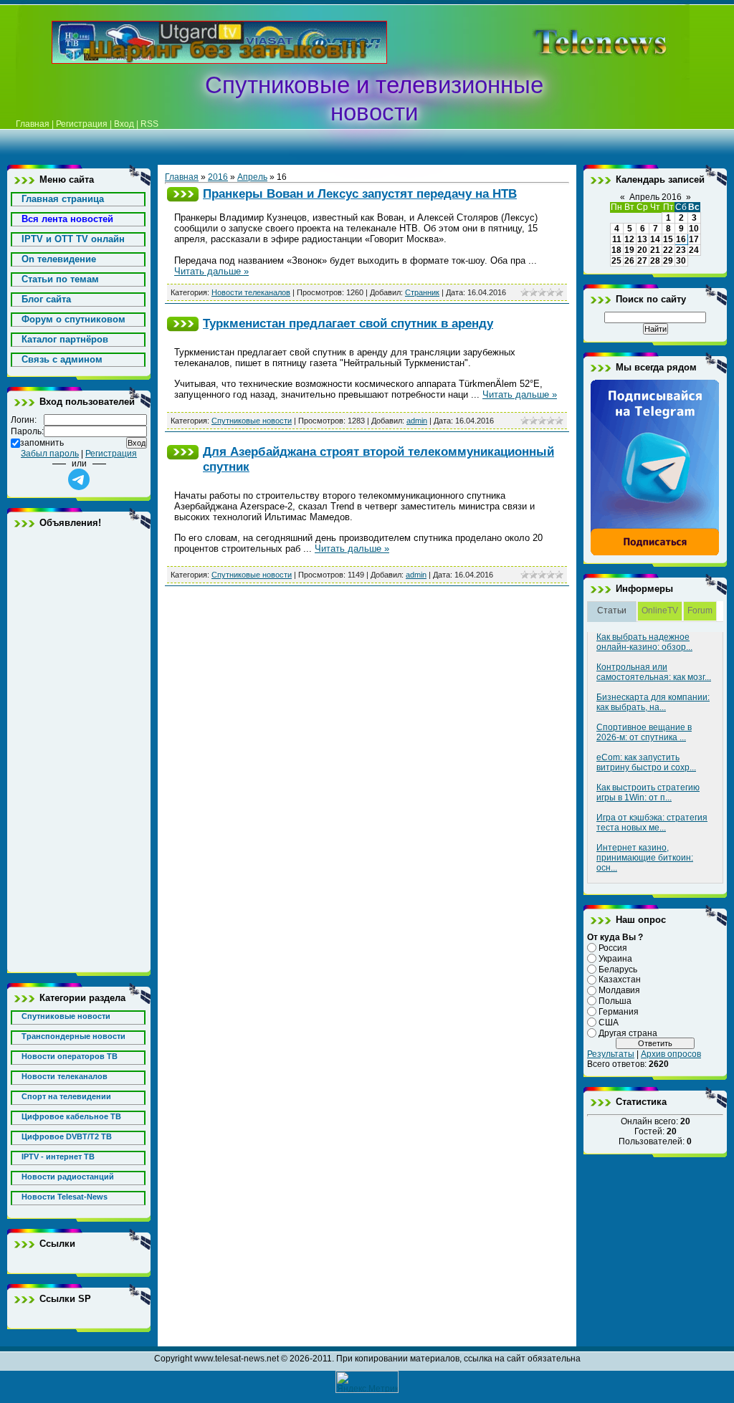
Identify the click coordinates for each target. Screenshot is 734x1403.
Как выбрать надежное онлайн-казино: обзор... (644, 642)
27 (642, 261)
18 (616, 250)
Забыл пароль (50, 454)
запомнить (42, 443)
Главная (32, 124)
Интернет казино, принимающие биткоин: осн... (644, 858)
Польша (615, 1001)
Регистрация (82, 124)
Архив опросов (671, 1054)
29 (668, 261)
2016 (218, 177)
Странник (422, 292)
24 (694, 250)
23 (681, 250)
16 (681, 239)
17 (694, 239)
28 (655, 261)
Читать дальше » (211, 271)
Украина (615, 959)
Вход (124, 124)
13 (642, 239)
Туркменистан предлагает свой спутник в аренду (348, 323)
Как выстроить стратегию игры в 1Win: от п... (648, 792)
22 (668, 250)
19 (629, 250)
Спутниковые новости (251, 420)
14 (655, 239)
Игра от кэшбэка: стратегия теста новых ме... (651, 823)
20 (642, 250)
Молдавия (619, 990)
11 (616, 239)
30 (681, 261)
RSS (149, 124)
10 (694, 229)
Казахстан (620, 980)
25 (616, 261)
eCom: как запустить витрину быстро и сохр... (646, 762)
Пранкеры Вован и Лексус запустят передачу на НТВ (360, 193)
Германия (619, 1012)
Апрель (252, 177)
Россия (613, 948)
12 (629, 239)
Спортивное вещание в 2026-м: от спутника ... (644, 732)
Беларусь (618, 969)
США (609, 1022)
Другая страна (628, 1033)
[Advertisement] (79, 750)
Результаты (610, 1054)
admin (416, 420)
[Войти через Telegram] (79, 479)
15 (668, 239)
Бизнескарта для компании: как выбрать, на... (653, 702)
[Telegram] (655, 553)
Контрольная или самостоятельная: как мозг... (653, 672)
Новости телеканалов (250, 292)
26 (629, 261)
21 (655, 250)
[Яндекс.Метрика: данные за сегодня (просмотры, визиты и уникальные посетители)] (367, 1382)
